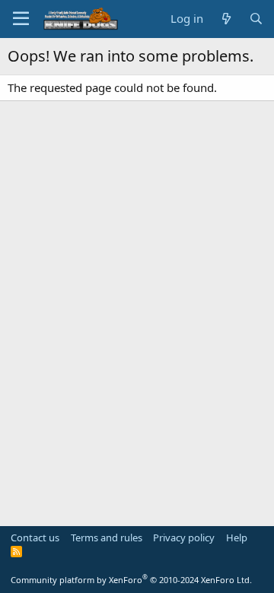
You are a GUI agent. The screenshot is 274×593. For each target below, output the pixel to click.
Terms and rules (106, 537)
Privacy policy (184, 537)
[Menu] (21, 19)
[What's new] (226, 19)
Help (236, 537)
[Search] (256, 19)
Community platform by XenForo (131, 579)
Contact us (35, 537)
